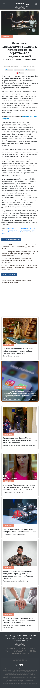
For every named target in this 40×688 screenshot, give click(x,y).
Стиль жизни (7, 36)
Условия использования (15, 651)
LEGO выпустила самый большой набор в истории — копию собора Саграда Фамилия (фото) (19, 246)
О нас (24, 648)
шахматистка (11, 228)
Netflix (32, 228)
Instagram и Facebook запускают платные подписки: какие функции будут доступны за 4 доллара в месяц (19, 253)
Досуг (14, 638)
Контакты (31, 648)
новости (26, 231)
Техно (31, 638)
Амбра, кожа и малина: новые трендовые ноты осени (16, 281)
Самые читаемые (9, 275)
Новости (8, 636)
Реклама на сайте (13, 648)
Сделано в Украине (20, 641)
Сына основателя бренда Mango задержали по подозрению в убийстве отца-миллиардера (17, 260)
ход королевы (23, 228)
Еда (14, 636)
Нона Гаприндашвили (9, 231)
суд (20, 231)
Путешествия (23, 638)
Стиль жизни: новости (11, 239)
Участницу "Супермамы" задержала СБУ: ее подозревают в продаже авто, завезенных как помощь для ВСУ (19, 267)
